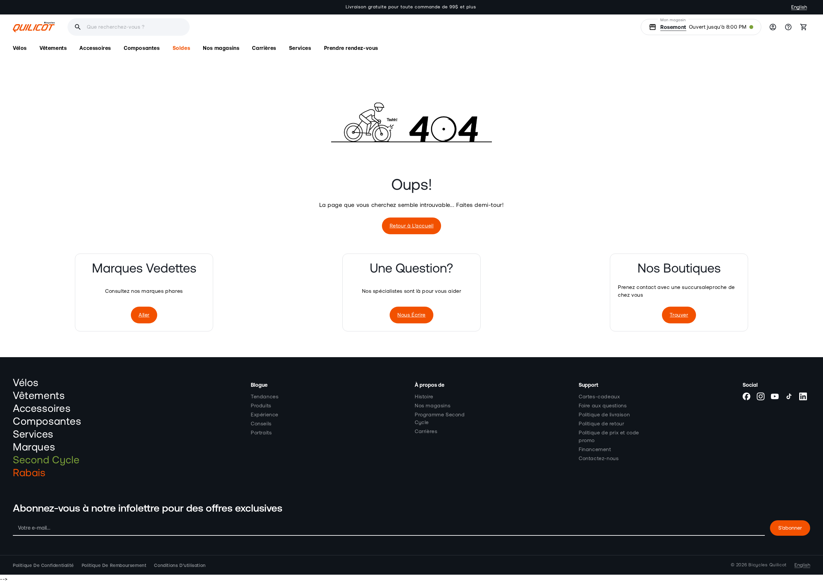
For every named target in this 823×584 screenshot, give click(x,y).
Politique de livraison (604, 414)
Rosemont (673, 27)
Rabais (29, 473)
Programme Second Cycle (440, 418)
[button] (20, 48)
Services (33, 434)
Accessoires (42, 408)
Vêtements (39, 396)
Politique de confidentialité (43, 565)
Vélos (26, 383)
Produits (261, 405)
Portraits (261, 432)
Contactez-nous (599, 458)
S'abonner (790, 528)
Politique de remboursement (114, 565)
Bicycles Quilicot (767, 565)
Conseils (261, 423)
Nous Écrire (411, 315)
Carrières (426, 431)
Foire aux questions (603, 405)
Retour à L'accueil (412, 225)
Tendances (264, 396)
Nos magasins (432, 405)
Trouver (679, 315)
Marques (34, 447)
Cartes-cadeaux (599, 396)
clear (222, 27)
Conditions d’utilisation (179, 565)
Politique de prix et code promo (609, 436)
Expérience (264, 414)
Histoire (424, 396)
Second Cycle (46, 460)
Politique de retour (601, 423)
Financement (595, 449)
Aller (144, 315)
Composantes (47, 421)
